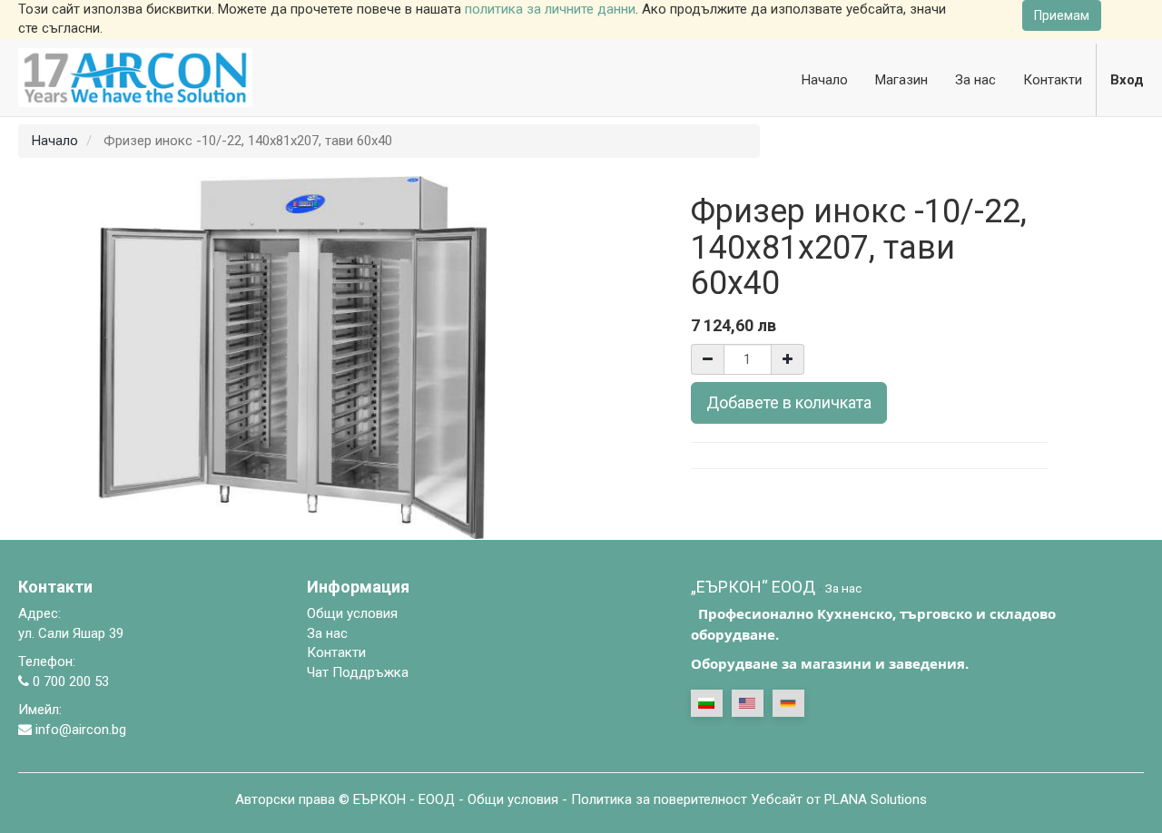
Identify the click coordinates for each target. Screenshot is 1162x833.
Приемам (1061, 15)
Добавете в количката (789, 402)
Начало (55, 140)
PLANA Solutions (875, 799)
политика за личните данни (550, 9)
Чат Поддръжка (358, 672)
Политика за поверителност (659, 799)
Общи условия (513, 799)
